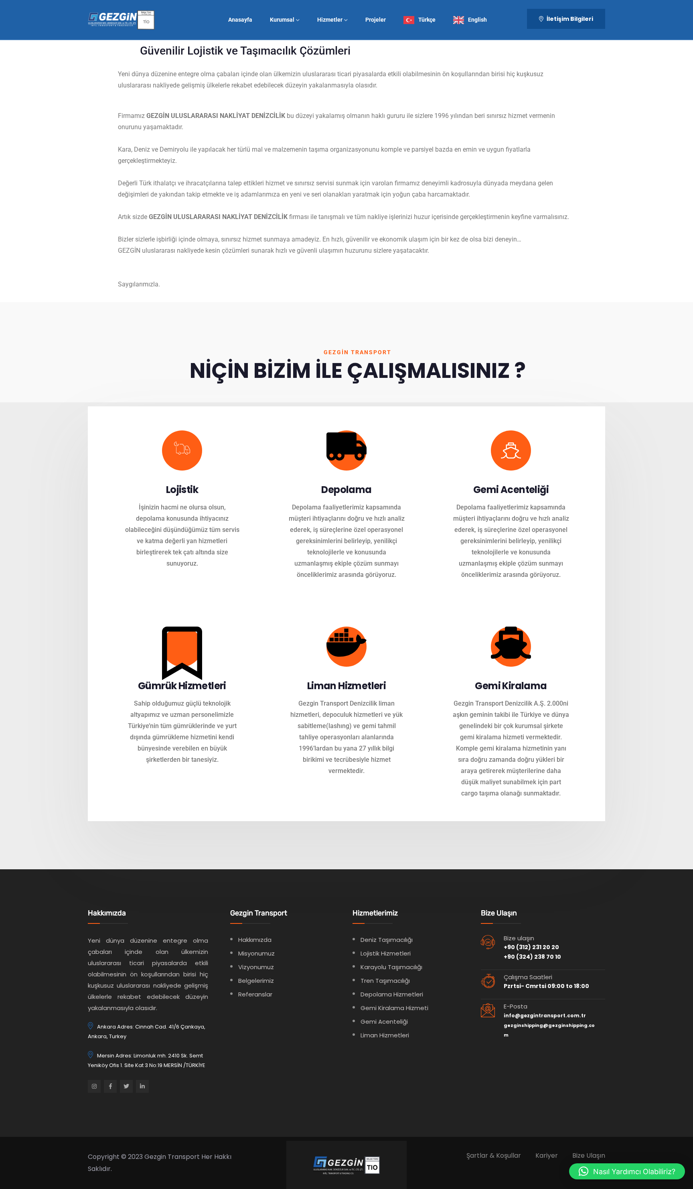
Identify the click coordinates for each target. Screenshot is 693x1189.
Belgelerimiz (256, 980)
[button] (627, 1171)
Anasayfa (240, 19)
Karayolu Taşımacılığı (391, 967)
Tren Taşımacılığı (385, 980)
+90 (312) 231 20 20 (531, 947)
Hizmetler (329, 19)
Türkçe (427, 19)
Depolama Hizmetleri (392, 994)
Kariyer (546, 1155)
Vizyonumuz (256, 967)
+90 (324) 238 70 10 (532, 957)
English (477, 19)
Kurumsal (282, 19)
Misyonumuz (256, 953)
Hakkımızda (255, 939)
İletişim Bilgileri (569, 19)
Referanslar (255, 994)
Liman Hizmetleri (385, 1035)
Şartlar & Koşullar (493, 1155)
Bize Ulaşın (588, 1155)
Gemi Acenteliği (384, 1021)
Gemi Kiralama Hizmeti (394, 1008)
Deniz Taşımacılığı (387, 939)
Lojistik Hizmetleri (386, 953)
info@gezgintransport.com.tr (545, 1015)
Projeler (375, 19)
